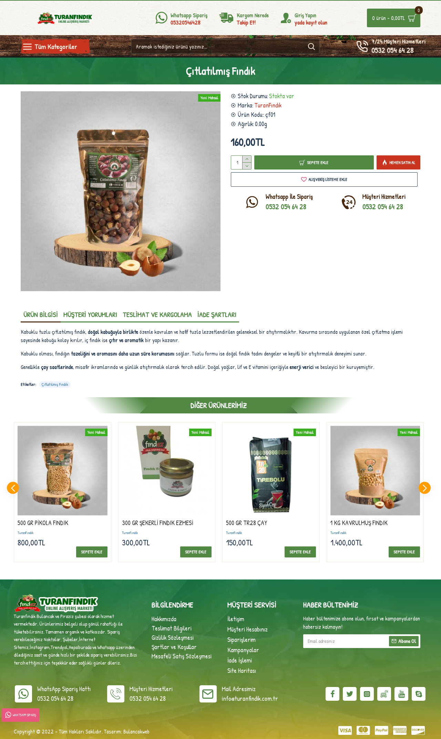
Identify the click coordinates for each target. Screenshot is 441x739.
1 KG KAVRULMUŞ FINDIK (359, 523)
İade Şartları (216, 314)
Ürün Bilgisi (40, 314)
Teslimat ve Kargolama (157, 314)
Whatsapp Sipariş (24, 715)
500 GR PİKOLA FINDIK (43, 523)
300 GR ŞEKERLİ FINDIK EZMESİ (157, 523)
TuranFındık (267, 105)
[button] (13, 488)
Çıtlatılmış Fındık (55, 384)
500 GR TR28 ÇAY (246, 523)
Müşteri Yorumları (90, 314)
